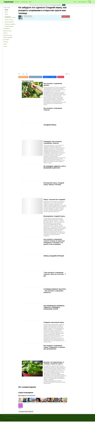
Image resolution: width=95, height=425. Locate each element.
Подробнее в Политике (56, 4)
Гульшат (20, 408)
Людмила (20, 402)
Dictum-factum (28, 16)
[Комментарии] (23, 74)
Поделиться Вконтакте (35, 76)
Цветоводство (7, 28)
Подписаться (65, 16)
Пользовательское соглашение (26, 415)
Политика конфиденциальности (10, 417)
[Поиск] (89, 1)
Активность (17, 1)
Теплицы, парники (9, 19)
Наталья (33, 402)
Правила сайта (6, 415)
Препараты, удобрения (10, 24)
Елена (42, 402)
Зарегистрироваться (82, 1)
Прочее (5, 46)
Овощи (6, 9)
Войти (75, 1)
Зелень (6, 14)
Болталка (6, 41)
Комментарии (24, 1)
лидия (28, 402)
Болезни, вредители (9, 21)
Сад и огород (7, 7)
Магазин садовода (8, 37)
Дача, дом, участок (8, 35)
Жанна (46, 402)
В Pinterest (60, 76)
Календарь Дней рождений (26, 411)
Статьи (5, 44)
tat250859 (56, 402)
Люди (30, 1)
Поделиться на (50, 76)
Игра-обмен (6, 39)
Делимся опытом (7, 30)
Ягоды (6, 11)
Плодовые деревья (9, 26)
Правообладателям (14, 415)
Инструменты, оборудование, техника (10, 17)
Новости (5, 33)
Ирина (37, 402)
